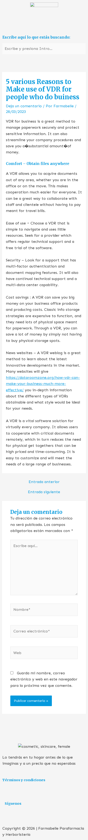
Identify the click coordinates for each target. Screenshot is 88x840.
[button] (44, 26)
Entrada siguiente (44, 492)
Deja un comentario (24, 106)
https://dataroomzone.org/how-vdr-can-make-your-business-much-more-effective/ (43, 383)
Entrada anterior (44, 482)
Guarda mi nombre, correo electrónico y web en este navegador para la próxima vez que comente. (43, 679)
